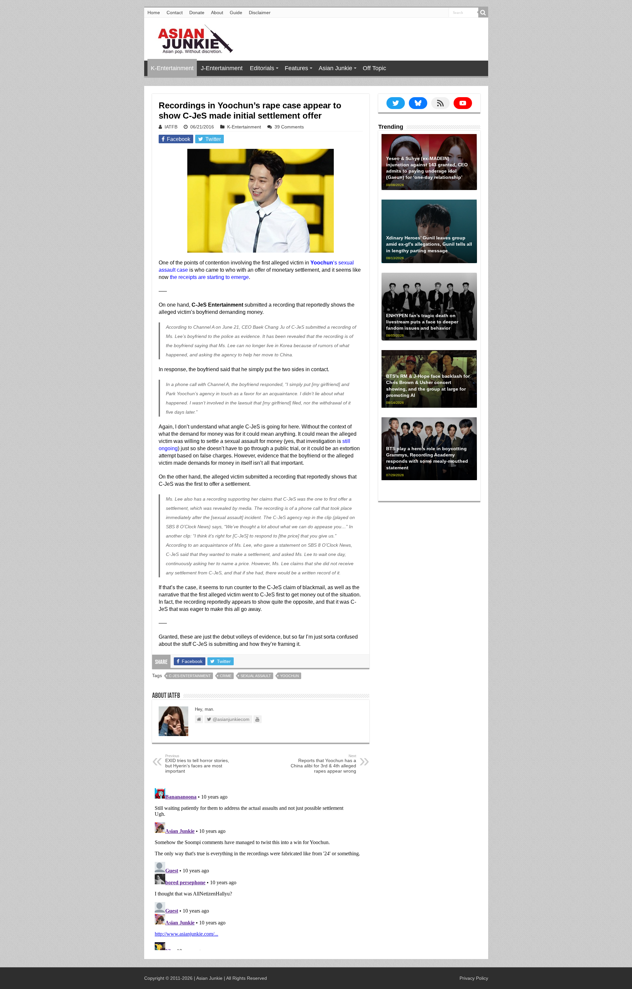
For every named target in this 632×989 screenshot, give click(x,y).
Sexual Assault (256, 676)
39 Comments (289, 126)
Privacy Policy (474, 978)
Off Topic (374, 68)
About (217, 12)
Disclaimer (260, 12)
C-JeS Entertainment (190, 676)
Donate (196, 12)
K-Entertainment (172, 68)
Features (296, 68)
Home (153, 12)
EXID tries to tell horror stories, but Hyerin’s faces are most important (197, 764)
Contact (175, 12)
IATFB (171, 126)
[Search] (483, 12)
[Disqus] (260, 867)
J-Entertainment (222, 68)
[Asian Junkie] (192, 38)
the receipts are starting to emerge (209, 277)
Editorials (262, 68)
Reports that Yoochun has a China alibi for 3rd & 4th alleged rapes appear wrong (323, 764)
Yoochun (289, 676)
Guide (236, 12)
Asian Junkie (335, 68)
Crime (225, 676)
